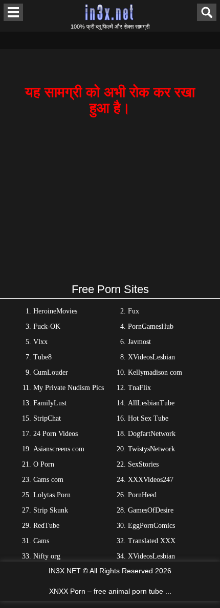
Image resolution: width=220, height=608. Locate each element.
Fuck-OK (46, 326)
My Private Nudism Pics (68, 388)
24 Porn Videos (55, 433)
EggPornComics (151, 525)
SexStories (143, 464)
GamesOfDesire (150, 510)
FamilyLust (50, 403)
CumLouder (50, 372)
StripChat (47, 418)
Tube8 (42, 357)
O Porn (43, 464)
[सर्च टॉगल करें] (206, 12)
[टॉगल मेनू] (13, 12)
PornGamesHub (150, 326)
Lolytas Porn (52, 495)
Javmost (139, 342)
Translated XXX (151, 541)
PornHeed (142, 495)
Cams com (48, 479)
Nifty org (46, 556)
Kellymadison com (155, 372)
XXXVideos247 (150, 479)
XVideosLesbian (151, 357)
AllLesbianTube (151, 403)
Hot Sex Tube (148, 418)
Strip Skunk (50, 510)
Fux (133, 311)
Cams (41, 541)
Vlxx (40, 342)
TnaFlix (139, 388)
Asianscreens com (58, 449)
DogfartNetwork (151, 433)
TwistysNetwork (151, 449)
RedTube (46, 525)
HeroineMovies (55, 311)
